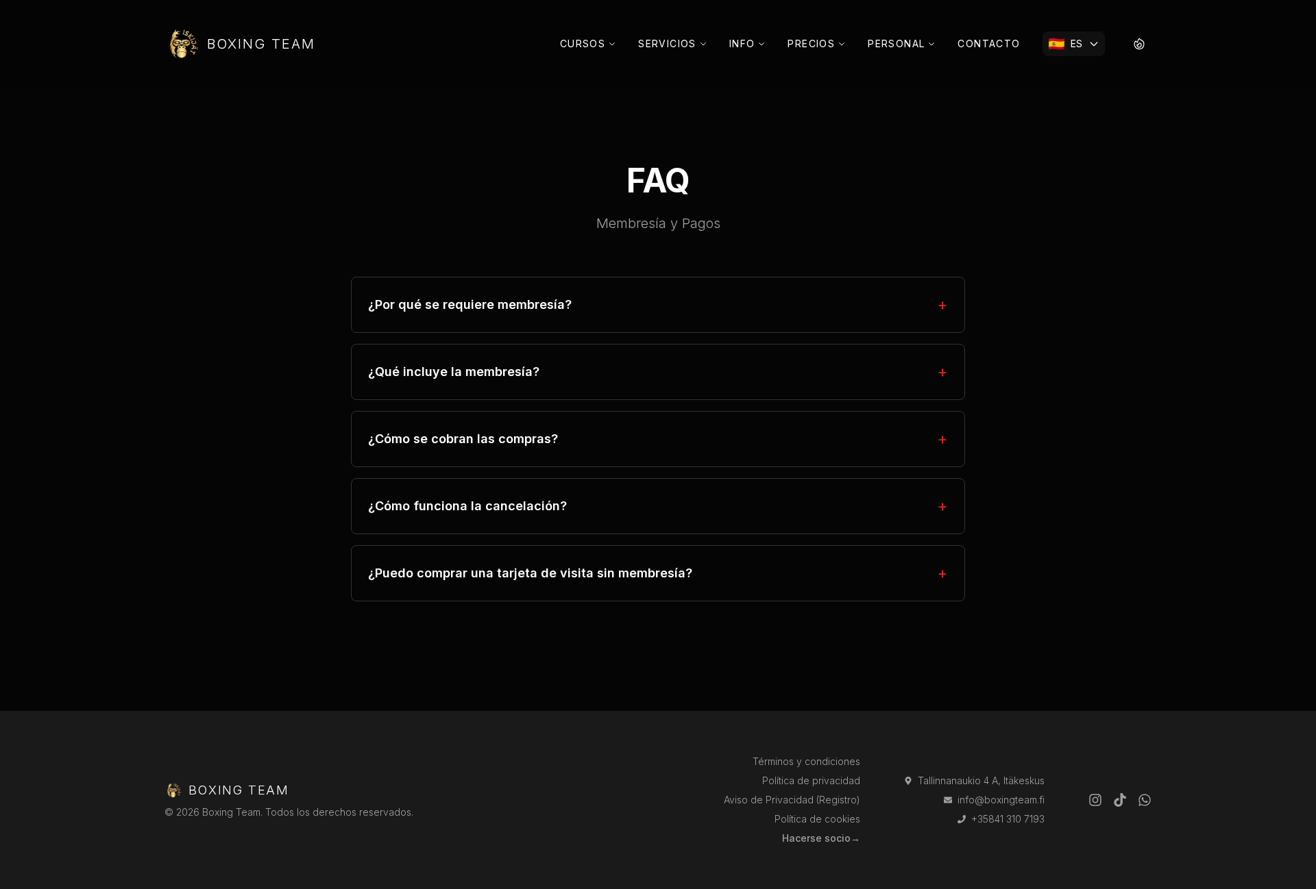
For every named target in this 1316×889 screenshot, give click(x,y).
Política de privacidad (811, 780)
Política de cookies (817, 819)
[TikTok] (1120, 800)
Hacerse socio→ (821, 838)
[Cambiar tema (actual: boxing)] (1139, 44)
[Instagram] (1095, 800)
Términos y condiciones (806, 761)
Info (742, 43)
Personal (896, 43)
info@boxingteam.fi (1001, 799)
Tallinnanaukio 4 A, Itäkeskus (981, 780)
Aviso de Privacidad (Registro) (792, 799)
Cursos (582, 43)
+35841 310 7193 (1008, 819)
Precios (811, 43)
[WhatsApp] (1145, 800)
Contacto (989, 43)
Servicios (667, 43)
